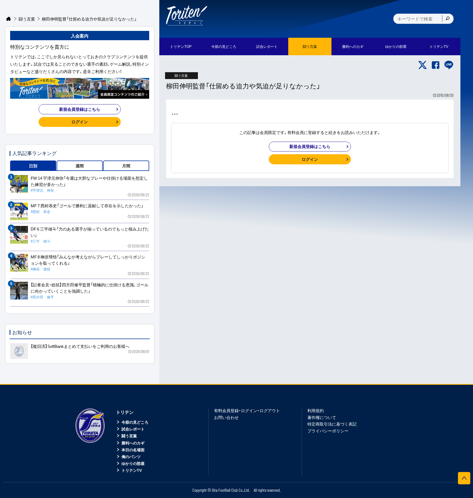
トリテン (125, 412)
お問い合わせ (226, 417)
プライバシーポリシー (327, 431)
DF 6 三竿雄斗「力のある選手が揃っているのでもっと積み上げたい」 (90, 232)
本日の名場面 (133, 449)
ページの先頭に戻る (464, 478)
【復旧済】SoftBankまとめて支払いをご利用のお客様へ (80, 346)
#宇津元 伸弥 (42, 190)
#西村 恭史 (40, 211)
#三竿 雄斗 (40, 241)
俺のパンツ (131, 456)
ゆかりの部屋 (133, 463)
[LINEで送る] (449, 65)
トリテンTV (132, 470)
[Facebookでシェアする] (435, 65)
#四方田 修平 (42, 296)
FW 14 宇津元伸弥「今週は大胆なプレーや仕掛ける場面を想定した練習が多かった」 (89, 181)
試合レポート (133, 429)
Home (8, 19)
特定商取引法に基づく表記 (332, 424)
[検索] (447, 18)
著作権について (321, 417)
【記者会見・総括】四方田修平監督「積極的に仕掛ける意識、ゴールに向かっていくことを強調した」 (89, 288)
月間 (126, 166)
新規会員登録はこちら (309, 146)
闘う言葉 (310, 46)
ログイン (310, 159)
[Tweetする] (422, 65)
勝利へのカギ (133, 442)
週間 (80, 166)
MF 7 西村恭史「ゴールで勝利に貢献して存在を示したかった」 (87, 206)
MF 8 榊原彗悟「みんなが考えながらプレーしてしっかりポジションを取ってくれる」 (88, 260)
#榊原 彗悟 (40, 269)
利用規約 (315, 410)
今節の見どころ (135, 422)
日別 (33, 166)
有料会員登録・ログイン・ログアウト (247, 410)
